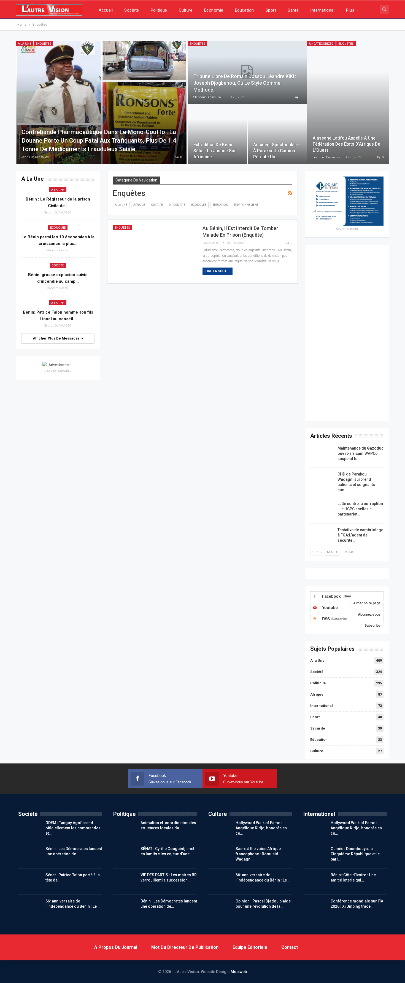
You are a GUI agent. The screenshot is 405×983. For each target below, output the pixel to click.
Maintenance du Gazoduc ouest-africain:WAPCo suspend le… (360, 453)
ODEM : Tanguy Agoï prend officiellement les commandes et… (73, 828)
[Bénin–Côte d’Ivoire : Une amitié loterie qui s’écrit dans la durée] (315, 881)
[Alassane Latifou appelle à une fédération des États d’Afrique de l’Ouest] (348, 103)
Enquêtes (43, 44)
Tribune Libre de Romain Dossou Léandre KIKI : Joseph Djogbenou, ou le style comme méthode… (244, 83)
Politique (159, 10)
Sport (271, 10)
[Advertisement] (347, 333)
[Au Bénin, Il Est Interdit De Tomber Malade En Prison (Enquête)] (154, 251)
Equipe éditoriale (250, 947)
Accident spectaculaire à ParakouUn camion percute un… (276, 150)
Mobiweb (239, 971)
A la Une (24, 44)
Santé (293, 10)
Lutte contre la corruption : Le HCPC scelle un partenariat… (360, 508)
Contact (289, 947)
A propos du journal (115, 947)
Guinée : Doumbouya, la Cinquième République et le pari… (355, 853)
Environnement (246, 204)
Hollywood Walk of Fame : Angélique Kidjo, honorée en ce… (261, 828)
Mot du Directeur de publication (184, 947)
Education (244, 10)
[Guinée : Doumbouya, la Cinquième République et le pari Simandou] (315, 855)
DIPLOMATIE (177, 204)
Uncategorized (321, 44)
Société (131, 10)
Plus (350, 10)
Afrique (139, 204)
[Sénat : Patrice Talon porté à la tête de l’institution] (30, 881)
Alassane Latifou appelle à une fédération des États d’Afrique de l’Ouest (346, 144)
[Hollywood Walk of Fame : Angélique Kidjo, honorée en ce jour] (220, 829)
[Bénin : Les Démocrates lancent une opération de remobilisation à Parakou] (30, 855)
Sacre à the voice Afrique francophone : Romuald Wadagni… (258, 853)
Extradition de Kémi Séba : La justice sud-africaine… (215, 150)
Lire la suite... (217, 271)
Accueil (106, 10)
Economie (213, 10)
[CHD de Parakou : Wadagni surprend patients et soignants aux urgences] (322, 480)
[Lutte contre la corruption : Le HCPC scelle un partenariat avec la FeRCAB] (322, 510)
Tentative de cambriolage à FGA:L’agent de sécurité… (360, 535)
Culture (186, 10)
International (322, 10)
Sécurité (317, 728)
